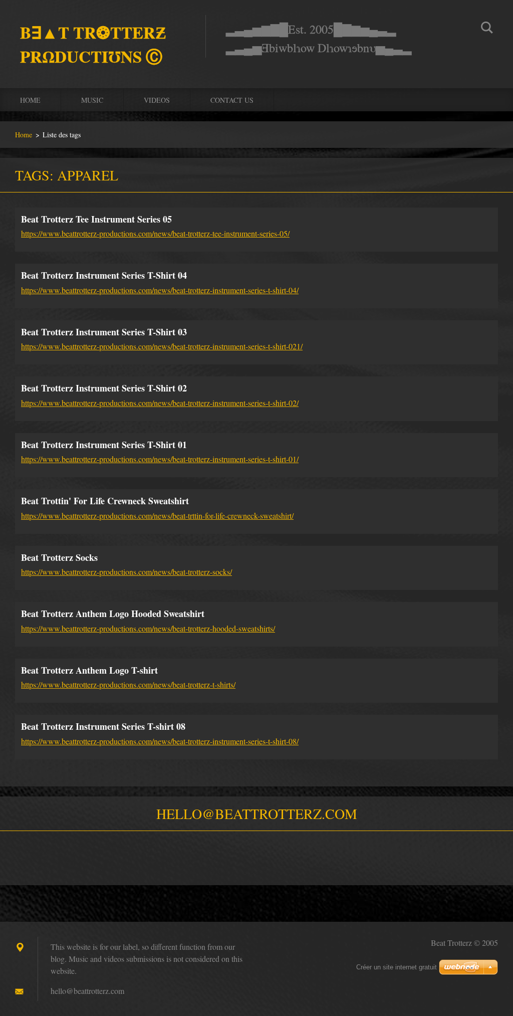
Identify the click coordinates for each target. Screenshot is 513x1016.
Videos (157, 100)
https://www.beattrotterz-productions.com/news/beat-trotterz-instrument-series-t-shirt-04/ (160, 290)
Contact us (231, 100)
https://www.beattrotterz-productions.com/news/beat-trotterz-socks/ (126, 571)
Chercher (487, 29)
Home (30, 100)
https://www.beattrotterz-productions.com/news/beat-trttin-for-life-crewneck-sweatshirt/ (157, 515)
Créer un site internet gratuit (396, 967)
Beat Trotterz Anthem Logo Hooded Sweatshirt (112, 613)
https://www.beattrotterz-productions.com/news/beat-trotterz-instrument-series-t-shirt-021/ (162, 346)
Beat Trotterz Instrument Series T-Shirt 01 (104, 444)
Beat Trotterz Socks (59, 557)
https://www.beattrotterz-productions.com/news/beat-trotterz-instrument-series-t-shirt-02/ (160, 402)
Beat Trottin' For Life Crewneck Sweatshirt (105, 500)
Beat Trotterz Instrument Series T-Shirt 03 (104, 331)
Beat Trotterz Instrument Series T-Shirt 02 (104, 387)
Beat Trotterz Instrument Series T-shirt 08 (103, 726)
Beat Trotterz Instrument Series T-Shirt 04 (104, 275)
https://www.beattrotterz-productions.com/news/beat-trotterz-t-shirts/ (128, 684)
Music (92, 100)
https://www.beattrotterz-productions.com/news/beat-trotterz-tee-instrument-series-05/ (155, 233)
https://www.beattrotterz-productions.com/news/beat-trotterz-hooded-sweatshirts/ (148, 628)
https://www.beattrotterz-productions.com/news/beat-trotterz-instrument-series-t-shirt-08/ (160, 741)
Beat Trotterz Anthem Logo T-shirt (89, 670)
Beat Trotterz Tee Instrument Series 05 (96, 219)
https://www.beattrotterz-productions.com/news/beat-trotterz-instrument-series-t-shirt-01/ (160, 459)
